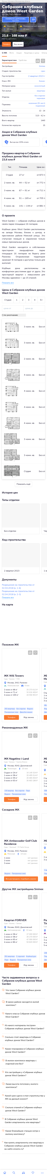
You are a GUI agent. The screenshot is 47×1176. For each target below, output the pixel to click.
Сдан (6, 679)
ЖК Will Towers (14, 675)
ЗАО (11, 14)
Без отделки (21, 709)
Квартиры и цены (31, 53)
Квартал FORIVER (15, 920)
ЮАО (17, 765)
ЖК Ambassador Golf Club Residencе (20, 842)
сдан (43, 71)
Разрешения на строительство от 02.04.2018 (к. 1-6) (18, 586)
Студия (7, 300)
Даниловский (26, 765)
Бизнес (12, 679)
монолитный (39, 86)
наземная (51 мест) (37, 103)
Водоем (30, 709)
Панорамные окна (11, 712)
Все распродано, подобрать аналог (21, 879)
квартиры (41, 91)
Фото (11, 53)
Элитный (12, 847)
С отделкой (20, 956)
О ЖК (4, 53)
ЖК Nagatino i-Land (16, 758)
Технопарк (11, 768)
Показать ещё (23, 484)
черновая (41, 98)
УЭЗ (18, 679)
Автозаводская (14, 930)
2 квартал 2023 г (36, 76)
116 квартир (9, 791)
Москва (5, 14)
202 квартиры (10, 709)
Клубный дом (31, 956)
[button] (5, 660)
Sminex (42, 66)
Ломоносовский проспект (34, 26)
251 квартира (10, 956)
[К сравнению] (38, 61)
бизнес (42, 81)
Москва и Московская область (19, 1)
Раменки (17, 14)
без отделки (40, 95)
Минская (10, 26)
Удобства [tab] (23, 60)
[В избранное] (43, 61)
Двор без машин (26, 712)
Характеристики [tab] (9, 60)
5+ (41, 300)
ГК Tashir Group (23, 847)
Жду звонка (18, 44)
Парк (28, 791)
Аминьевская (13, 685)
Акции (19, 53)
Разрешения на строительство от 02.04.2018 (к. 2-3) (18, 593)
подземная (40, 106)
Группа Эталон (21, 762)
